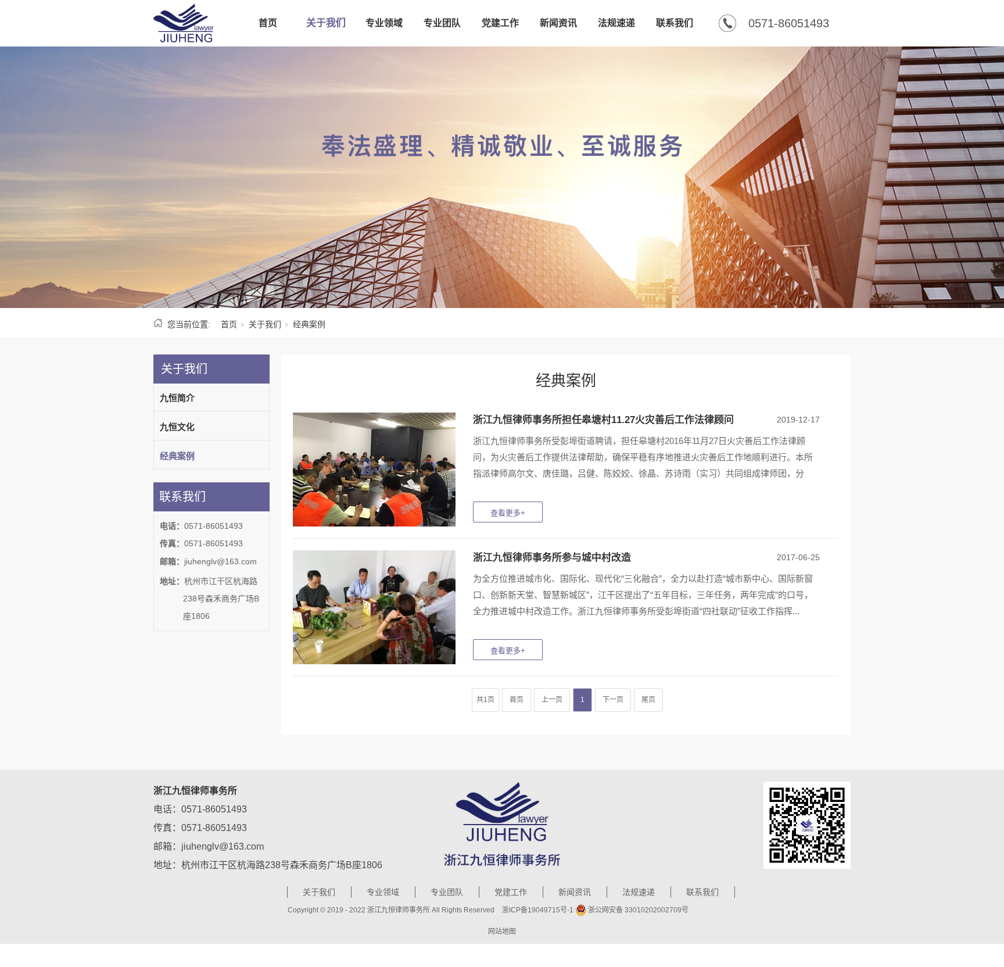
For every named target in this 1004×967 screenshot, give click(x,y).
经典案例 (177, 456)
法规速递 (616, 23)
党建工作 (500, 23)
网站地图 (502, 931)
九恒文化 (177, 427)
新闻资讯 (558, 23)
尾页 (648, 700)
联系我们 (674, 23)
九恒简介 (177, 398)
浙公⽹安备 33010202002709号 (638, 910)
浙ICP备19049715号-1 (537, 910)
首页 (268, 23)
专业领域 (384, 23)
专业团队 (442, 23)
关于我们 (326, 22)
